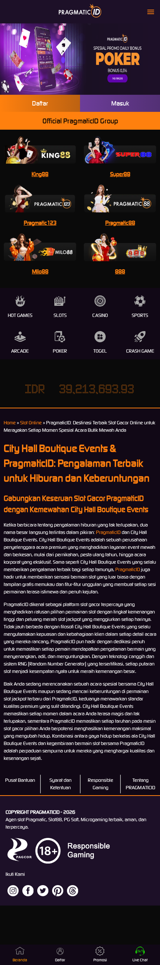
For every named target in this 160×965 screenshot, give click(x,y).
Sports (140, 315)
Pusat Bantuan (20, 780)
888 (120, 271)
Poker (60, 351)
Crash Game (140, 351)
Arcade (20, 351)
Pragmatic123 (40, 222)
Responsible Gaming (100, 784)
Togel (100, 351)
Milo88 (40, 271)
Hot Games (20, 315)
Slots (60, 315)
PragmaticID (108, 532)
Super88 (120, 174)
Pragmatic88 (120, 222)
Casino (100, 315)
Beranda (20, 960)
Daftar (40, 103)
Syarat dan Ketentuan (60, 784)
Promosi (100, 960)
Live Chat (140, 960)
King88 (40, 174)
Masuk (120, 103)
